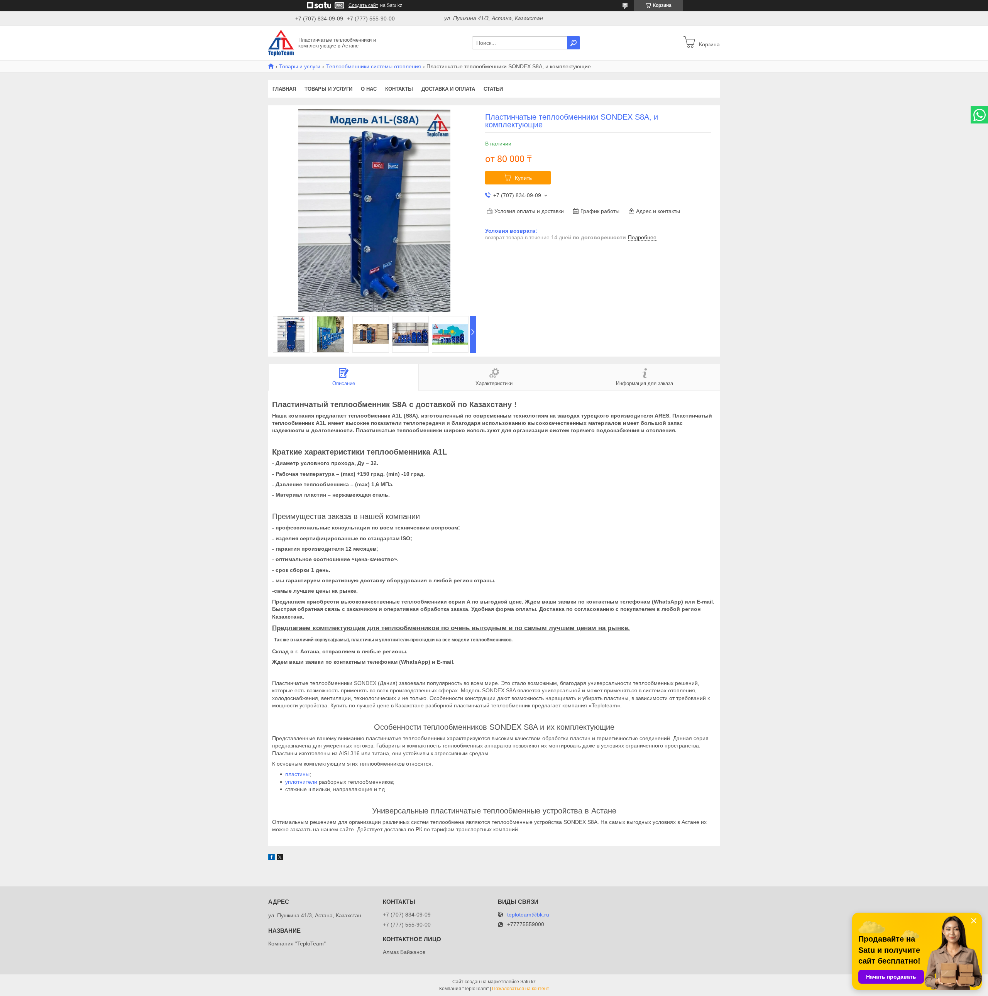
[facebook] (271, 858)
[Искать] (573, 42)
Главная (284, 89)
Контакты (399, 89)
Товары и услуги (299, 66)
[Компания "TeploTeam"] (281, 42)
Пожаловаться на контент (520, 988)
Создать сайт (363, 5)
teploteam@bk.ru (528, 915)
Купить (523, 178)
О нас (369, 89)
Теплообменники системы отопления (373, 66)
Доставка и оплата (448, 89)
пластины (297, 774)
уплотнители (301, 782)
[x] (280, 858)
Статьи (493, 89)
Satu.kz (528, 981)
